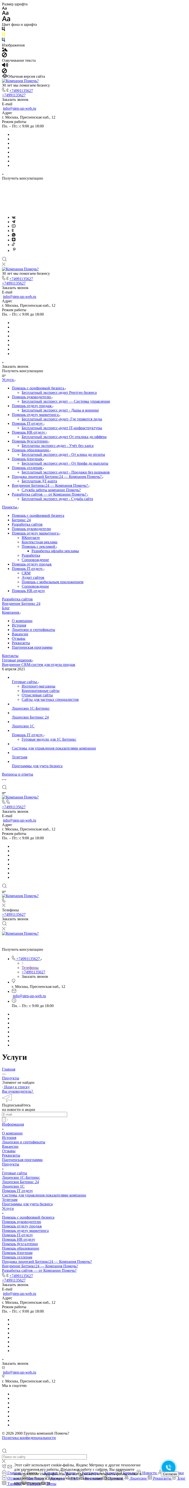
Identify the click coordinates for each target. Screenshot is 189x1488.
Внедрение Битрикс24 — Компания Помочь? (50, 485)
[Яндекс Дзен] (14, 240)
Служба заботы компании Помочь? (51, 490)
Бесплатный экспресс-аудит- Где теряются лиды (62, 419)
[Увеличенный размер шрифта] (6, 20)
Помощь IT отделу (17, 1191)
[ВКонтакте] (14, 217)
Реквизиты (21, 643)
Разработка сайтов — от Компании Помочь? (49, 494)
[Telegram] (13, 222)
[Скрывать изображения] (4, 56)
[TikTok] (13, 245)
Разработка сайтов (27, 524)
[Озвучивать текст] (5, 66)
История (19, 625)
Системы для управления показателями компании (44, 1195)
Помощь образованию (31, 450)
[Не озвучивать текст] (4, 72)
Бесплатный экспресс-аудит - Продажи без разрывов (66, 472)
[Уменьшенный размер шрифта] (4, 8)
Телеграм (9, 1199)
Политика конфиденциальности (29, 1438)
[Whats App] (14, 235)
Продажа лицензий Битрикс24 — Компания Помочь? (57, 477)
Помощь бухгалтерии (30, 441)
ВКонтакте (31, 538)
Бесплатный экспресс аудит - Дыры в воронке (60, 410)
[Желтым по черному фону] (3, 35)
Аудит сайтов (33, 577)
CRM (26, 573)
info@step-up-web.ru (19, 108)
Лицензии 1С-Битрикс (21, 1177)
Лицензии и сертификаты (33, 630)
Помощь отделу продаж (32, 406)
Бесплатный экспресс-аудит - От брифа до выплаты (65, 463)
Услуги (8, 1208)
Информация (13, 1124)
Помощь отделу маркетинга (36, 415)
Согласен (170, 1474)
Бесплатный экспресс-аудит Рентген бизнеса (59, 392)
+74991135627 (21, 91)
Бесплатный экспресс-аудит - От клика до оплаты (63, 454)
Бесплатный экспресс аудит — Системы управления (66, 401)
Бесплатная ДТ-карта (39, 481)
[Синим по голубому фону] (3, 41)
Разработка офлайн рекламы (55, 551)
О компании (22, 621)
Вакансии (20, 634)
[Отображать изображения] (5, 50)
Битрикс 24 (21, 520)
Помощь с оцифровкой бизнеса (38, 388)
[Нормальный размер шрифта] (5, 14)
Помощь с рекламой (39, 546)
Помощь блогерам (27, 459)
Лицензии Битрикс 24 (20, 1182)
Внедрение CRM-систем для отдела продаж (38, 664)
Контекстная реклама (39, 542)
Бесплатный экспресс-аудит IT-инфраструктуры (62, 428)
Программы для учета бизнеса (27, 1204)
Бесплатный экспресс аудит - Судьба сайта (57, 499)
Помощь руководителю (32, 397)
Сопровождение (35, 560)
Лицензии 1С (13, 1186)
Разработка (31, 555)
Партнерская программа (32, 647)
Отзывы (18, 638)
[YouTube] (14, 226)
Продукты (10, 1164)
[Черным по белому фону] (3, 30)
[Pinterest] (14, 250)
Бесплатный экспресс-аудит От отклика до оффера (64, 437)
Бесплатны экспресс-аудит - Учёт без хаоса (58, 446)
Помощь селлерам (27, 468)
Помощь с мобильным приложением (52, 582)
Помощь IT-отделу (28, 423)
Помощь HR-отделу (29, 432)
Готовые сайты (14, 1173)
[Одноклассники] (13, 231)
